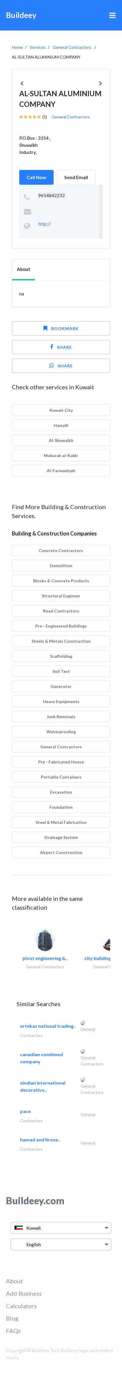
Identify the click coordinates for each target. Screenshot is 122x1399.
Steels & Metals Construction (61, 641)
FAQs (13, 1330)
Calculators (21, 1305)
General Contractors (72, 47)
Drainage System (61, 837)
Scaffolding (61, 656)
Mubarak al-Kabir (61, 455)
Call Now (36, 177)
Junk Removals (61, 716)
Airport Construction (61, 852)
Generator (61, 686)
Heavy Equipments (61, 701)
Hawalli (61, 425)
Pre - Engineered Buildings (61, 625)
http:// (44, 223)
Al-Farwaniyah (61, 470)
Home (17, 47)
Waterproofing (61, 731)
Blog (12, 1318)
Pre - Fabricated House (61, 761)
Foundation (61, 807)
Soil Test (61, 671)
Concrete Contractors (61, 550)
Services (38, 47)
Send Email (76, 177)
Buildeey (21, 15)
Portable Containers (61, 776)
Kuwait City (61, 410)
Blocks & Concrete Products (61, 580)
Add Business (24, 1293)
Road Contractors (61, 610)
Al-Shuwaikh (61, 440)
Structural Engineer (61, 595)
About (14, 1280)
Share (64, 347)
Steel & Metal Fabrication (61, 822)
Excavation (61, 792)
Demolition (61, 565)
